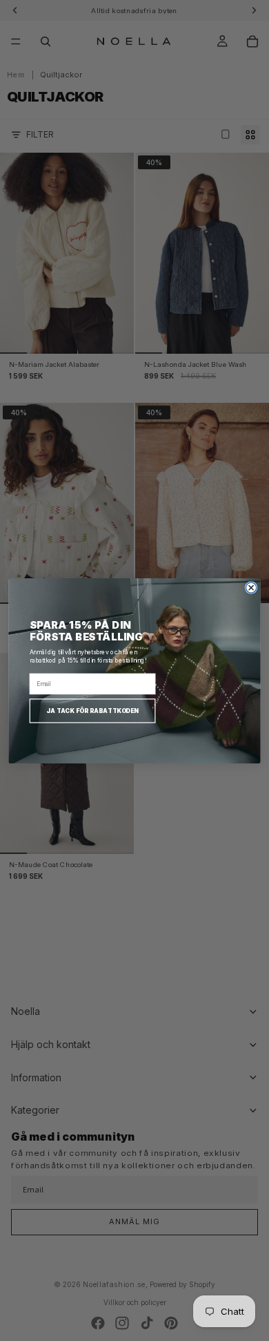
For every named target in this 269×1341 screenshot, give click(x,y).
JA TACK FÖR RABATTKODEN (92, 710)
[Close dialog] (251, 587)
